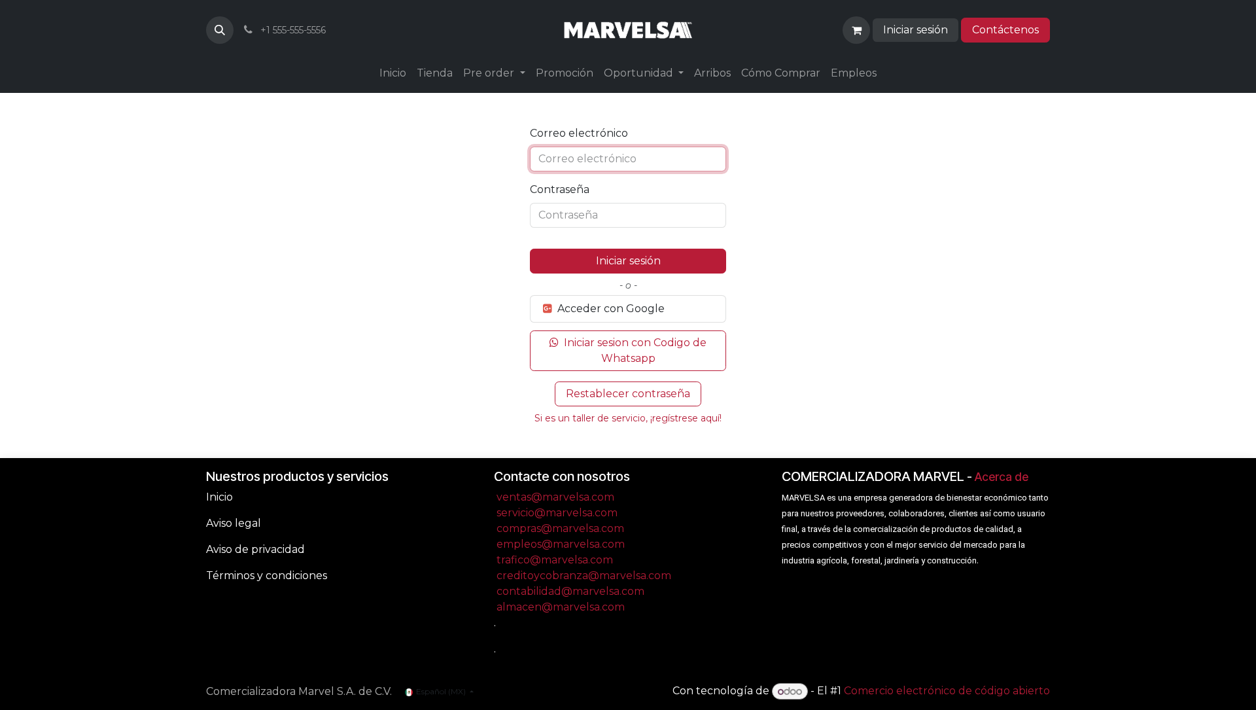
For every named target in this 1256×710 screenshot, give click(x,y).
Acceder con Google (610, 308)
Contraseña (559, 189)
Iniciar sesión (915, 30)
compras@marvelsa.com (560, 528)
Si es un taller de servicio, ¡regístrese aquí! (628, 418)
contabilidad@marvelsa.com (570, 591)
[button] (220, 30)
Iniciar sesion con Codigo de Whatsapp (633, 350)
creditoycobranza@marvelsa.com (584, 575)
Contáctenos (1005, 30)
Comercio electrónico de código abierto (947, 691)
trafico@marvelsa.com (555, 560)
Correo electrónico (579, 133)
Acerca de (1001, 477)
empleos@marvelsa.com (561, 544)
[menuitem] (392, 73)
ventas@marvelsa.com (555, 497)
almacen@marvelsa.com (561, 607)
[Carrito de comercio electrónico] (856, 30)
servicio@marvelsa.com (557, 512)
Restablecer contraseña (628, 393)
